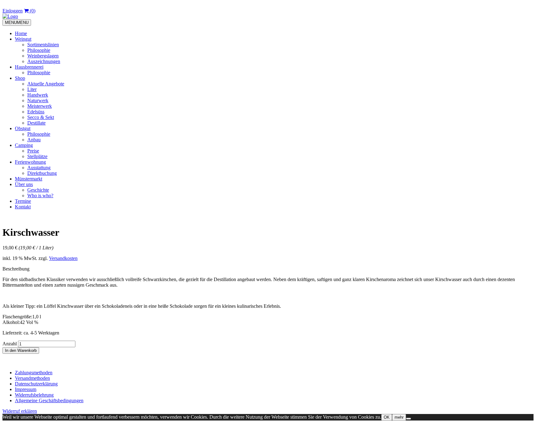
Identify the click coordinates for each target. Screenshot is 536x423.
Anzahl (9, 343)
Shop (20, 78)
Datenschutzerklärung (36, 383)
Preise (33, 150)
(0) (32, 10)
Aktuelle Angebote (45, 83)
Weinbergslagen (43, 55)
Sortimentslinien (43, 44)
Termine (23, 201)
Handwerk (37, 95)
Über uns (24, 184)
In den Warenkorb (21, 350)
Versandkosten (63, 258)
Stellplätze (37, 156)
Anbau (34, 139)
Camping (24, 145)
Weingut (23, 39)
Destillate (36, 122)
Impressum (25, 389)
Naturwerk (37, 100)
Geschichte (38, 190)
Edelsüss (35, 111)
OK (387, 417)
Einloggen (12, 10)
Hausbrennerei (29, 67)
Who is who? (40, 195)
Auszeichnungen (43, 61)
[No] (408, 419)
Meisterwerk (39, 106)
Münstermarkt (28, 178)
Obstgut (22, 128)
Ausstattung (39, 167)
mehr (399, 417)
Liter (32, 89)
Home (21, 33)
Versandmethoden (32, 378)
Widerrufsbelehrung (34, 395)
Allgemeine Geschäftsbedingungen (49, 400)
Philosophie (38, 50)
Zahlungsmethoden (33, 372)
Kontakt (23, 206)
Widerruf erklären (19, 411)
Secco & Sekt (40, 117)
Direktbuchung (42, 173)
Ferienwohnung (30, 162)
